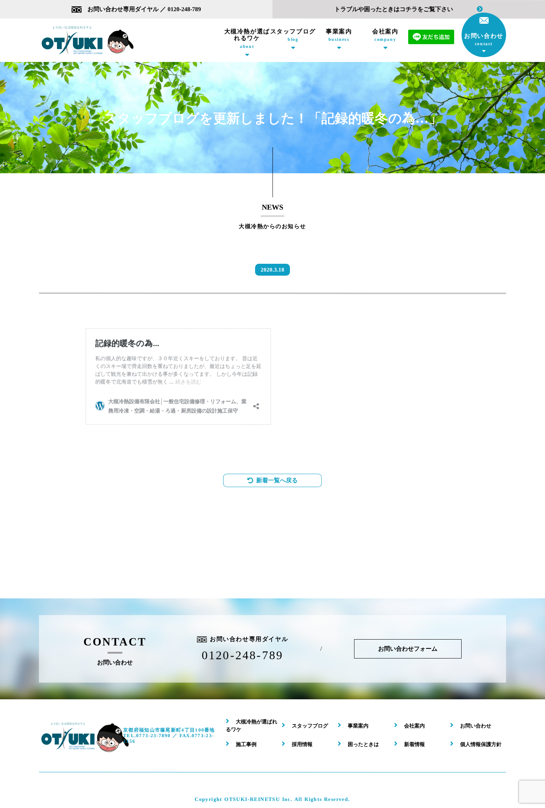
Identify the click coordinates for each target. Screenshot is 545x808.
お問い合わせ (483, 39)
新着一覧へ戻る (277, 480)
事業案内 (339, 35)
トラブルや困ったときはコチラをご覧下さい (393, 9)
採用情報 (302, 744)
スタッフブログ (293, 35)
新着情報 (414, 744)
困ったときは (363, 744)
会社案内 (385, 35)
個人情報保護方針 (481, 744)
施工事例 (246, 744)
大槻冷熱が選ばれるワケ (247, 38)
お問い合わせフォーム (407, 649)
